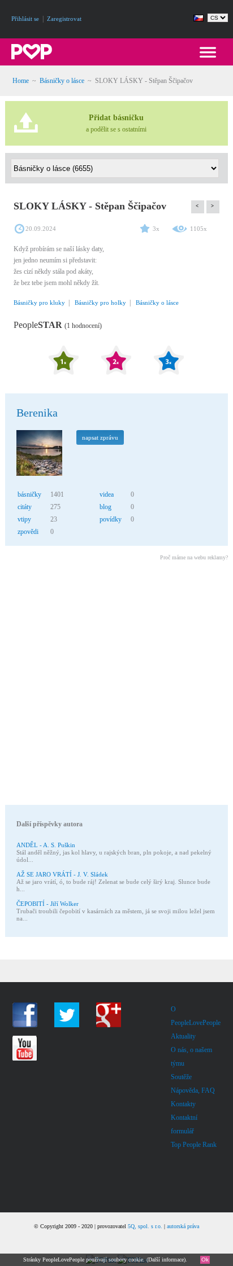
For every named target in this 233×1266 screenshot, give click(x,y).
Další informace (166, 1259)
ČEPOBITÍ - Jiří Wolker (47, 903)
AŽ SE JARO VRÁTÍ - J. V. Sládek (62, 874)
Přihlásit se (25, 18)
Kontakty (183, 1104)
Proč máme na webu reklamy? (194, 557)
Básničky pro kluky (39, 302)
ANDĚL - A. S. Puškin (45, 845)
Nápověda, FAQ (193, 1090)
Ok (205, 1259)
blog (105, 507)
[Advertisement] (116, 684)
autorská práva (183, 1226)
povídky (111, 519)
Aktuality (183, 1036)
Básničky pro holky (100, 302)
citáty (25, 507)
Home (20, 81)
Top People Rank (194, 1145)
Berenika (37, 412)
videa (107, 494)
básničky (29, 494)
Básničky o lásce (62, 81)
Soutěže (181, 1077)
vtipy (24, 519)
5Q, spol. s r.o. (145, 1226)
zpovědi (28, 532)
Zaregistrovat (64, 18)
